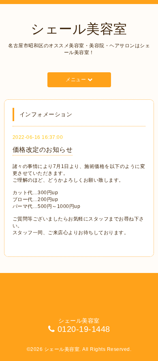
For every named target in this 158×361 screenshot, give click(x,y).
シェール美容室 (79, 28)
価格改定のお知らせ (43, 149)
